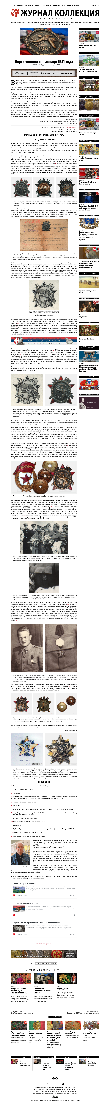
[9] (67, 445)
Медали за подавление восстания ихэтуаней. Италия (36, 1033)
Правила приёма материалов (67, 1100)
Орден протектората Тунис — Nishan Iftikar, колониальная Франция (18, 1033)
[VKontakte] (95, 5)
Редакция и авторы (54, 1100)
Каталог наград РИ (34, 1100)
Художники (47, 5)
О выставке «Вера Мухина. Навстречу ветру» (87, 183)
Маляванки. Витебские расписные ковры (86, 340)
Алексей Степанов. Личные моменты (25, 1064)
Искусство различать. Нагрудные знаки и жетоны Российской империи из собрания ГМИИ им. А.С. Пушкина (88, 236)
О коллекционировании (70, 5)
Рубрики (28, 5)
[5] (16, 327)
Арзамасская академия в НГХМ (87, 292)
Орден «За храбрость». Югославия (72, 1032)
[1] (55, 163)
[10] (52, 506)
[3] (41, 277)
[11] (24, 515)
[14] (69, 686)
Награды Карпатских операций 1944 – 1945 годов (89, 1033)
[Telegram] (93, 5)
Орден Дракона (63, 988)
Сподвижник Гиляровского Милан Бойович (42, 990)
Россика (37, 963)
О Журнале (78, 1100)
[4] (18, 323)
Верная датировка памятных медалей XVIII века (47, 1066)
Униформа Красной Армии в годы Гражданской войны (19, 990)
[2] (22, 272)
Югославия (53, 963)
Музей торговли (44, 1100)
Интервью (56, 5)
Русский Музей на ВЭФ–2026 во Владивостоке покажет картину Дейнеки (88, 208)
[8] (20, 354)
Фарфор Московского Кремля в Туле (88, 159)
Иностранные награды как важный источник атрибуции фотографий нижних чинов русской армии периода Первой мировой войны (54, 1036)
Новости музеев (17, 5)
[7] (53, 350)
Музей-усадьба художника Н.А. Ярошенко (93, 1064)
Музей (37, 5)
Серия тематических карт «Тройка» (87, 46)
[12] (68, 604)
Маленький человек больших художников (88, 316)
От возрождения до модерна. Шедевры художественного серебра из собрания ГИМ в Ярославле (88, 368)
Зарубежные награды (48, 65)
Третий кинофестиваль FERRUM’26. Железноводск (88, 70)
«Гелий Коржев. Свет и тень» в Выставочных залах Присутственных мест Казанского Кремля (89, 265)
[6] (30, 334)
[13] (16, 620)
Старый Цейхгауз (70, 127)
